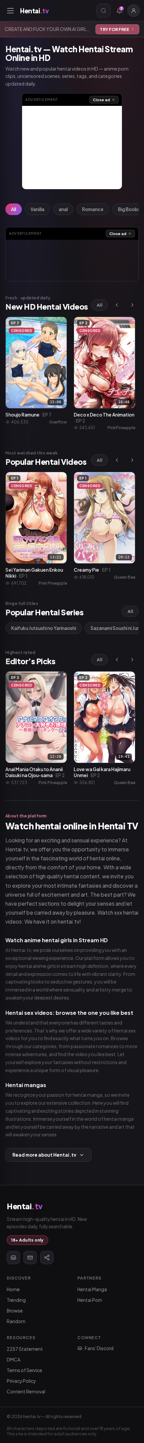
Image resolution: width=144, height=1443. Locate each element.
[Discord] (13, 1257)
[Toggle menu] (10, 10)
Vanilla (37, 209)
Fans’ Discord (99, 1348)
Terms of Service (24, 1370)
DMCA (13, 1359)
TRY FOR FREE (114, 29)
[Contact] (30, 1257)
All (13, 209)
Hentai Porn (89, 1300)
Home (13, 1289)
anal (63, 209)
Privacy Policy (21, 1381)
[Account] (133, 10)
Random (16, 1321)
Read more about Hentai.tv (44, 1155)
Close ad (101, 100)
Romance (92, 209)
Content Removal (26, 1391)
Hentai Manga (92, 1289)
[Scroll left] (117, 305)
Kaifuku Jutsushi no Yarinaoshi (43, 628)
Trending (16, 1300)
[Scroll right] (132, 305)
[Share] (47, 1257)
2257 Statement (25, 1349)
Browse (15, 1310)
